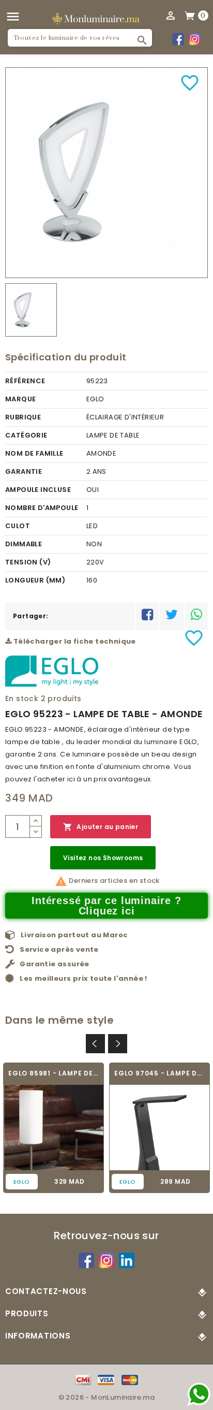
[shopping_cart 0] (190, 15)
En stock (21, 698)
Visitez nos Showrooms (103, 857)
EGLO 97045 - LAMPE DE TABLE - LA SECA (159, 1073)
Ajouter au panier (100, 827)
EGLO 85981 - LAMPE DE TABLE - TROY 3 (53, 1073)
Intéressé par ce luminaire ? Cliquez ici (106, 906)
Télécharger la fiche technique (73, 641)
